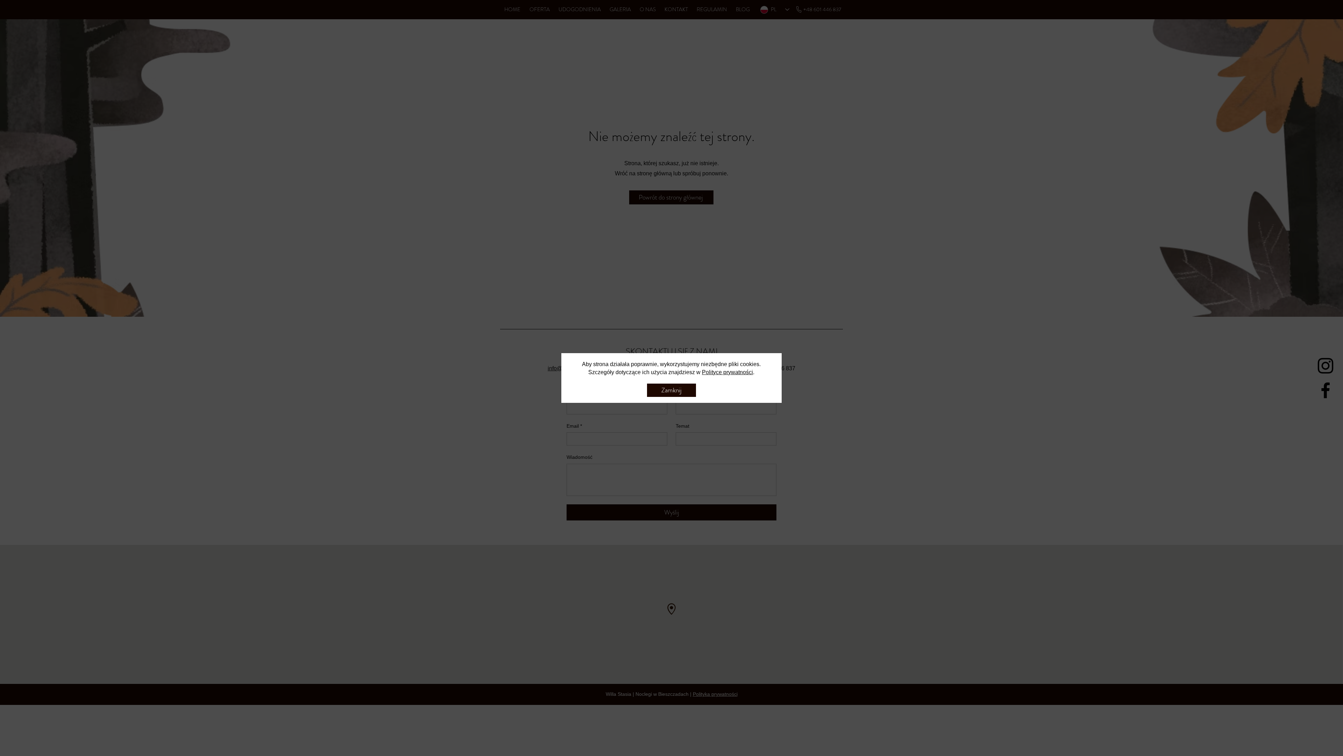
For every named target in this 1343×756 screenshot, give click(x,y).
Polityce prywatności (727, 372)
